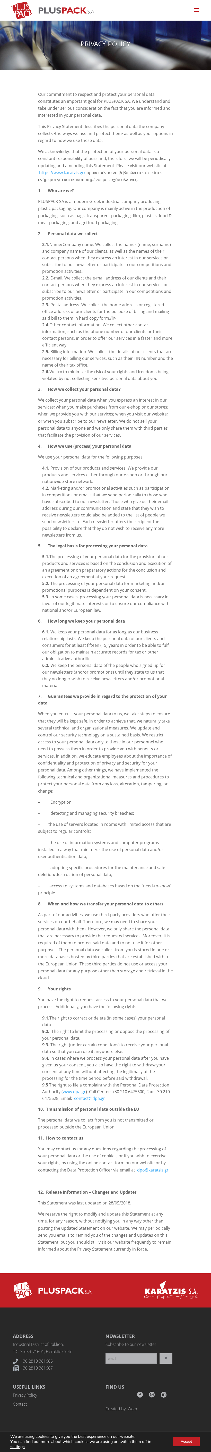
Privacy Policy (25, 1395)
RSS (163, 1396)
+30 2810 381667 (37, 1368)
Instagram (152, 1396)
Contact (20, 1404)
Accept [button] (186, 1441)
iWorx (132, 1409)
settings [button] (17, 1447)
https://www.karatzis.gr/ (62, 172)
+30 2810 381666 (37, 1361)
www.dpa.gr (74, 1091)
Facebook (140, 1396)
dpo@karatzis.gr (153, 1170)
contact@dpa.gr (89, 1098)
